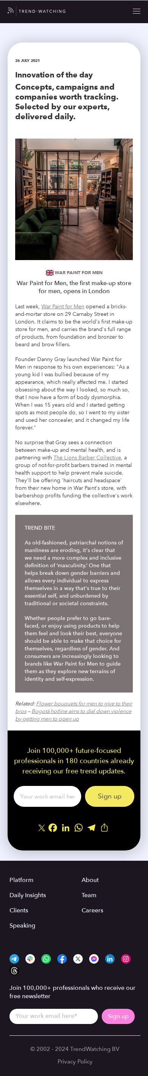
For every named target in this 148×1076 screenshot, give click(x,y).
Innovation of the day (54, 74)
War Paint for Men (78, 272)
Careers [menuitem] (92, 910)
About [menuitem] (90, 880)
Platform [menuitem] (21, 880)
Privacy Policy (75, 1061)
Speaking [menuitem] (22, 925)
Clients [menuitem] (18, 910)
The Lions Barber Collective (87, 457)
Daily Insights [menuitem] (27, 895)
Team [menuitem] (89, 895)
